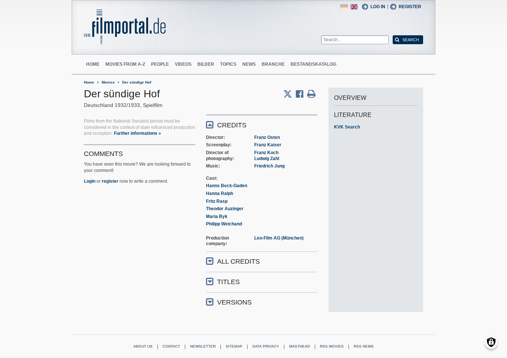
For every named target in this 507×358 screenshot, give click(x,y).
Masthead (299, 346)
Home (92, 64)
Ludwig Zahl (266, 158)
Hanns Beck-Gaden (226, 185)
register (110, 181)
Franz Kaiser (267, 144)
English (354, 7)
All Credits (238, 261)
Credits (231, 125)
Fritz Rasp (217, 201)
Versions (234, 302)
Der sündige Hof (136, 82)
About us (143, 346)
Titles (228, 282)
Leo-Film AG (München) (279, 238)
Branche (273, 64)
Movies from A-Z (125, 64)
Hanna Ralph (219, 193)
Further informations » (137, 133)
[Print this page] (311, 94)
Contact (171, 346)
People (160, 64)
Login (89, 181)
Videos (183, 64)
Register (410, 6)
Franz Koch (266, 152)
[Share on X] (289, 94)
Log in (377, 6)
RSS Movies (332, 346)
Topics (228, 64)
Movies (108, 82)
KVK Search (347, 127)
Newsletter (203, 346)
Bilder (205, 64)
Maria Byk (217, 216)
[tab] (261, 124)
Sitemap (234, 346)
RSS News (364, 346)
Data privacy (265, 346)
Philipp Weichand (224, 224)
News (249, 64)
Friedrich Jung (269, 166)
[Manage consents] (491, 342)
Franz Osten (267, 137)
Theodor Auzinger (224, 208)
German (344, 7)
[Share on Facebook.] (301, 94)
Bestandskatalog (313, 64)
